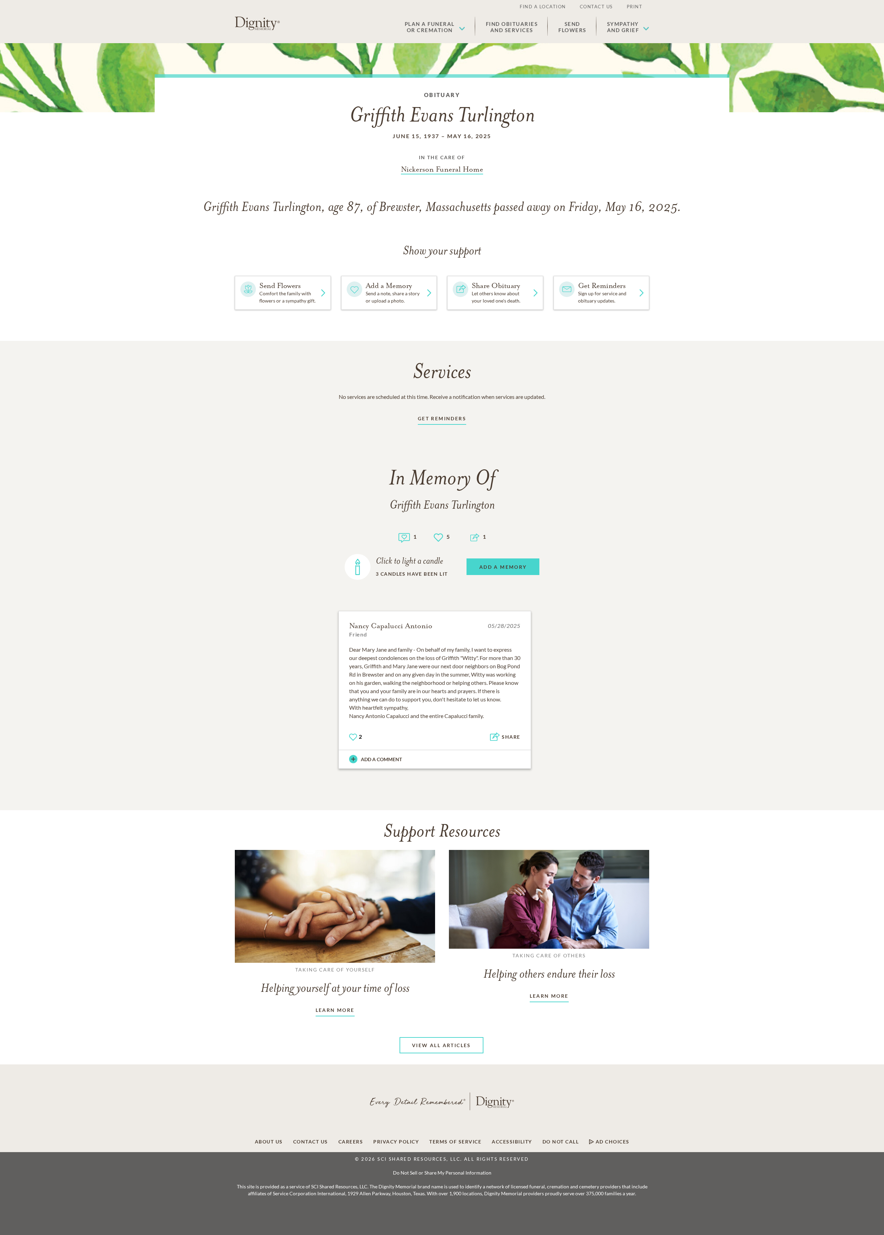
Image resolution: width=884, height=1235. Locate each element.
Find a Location (543, 6)
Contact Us (596, 6)
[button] (435, 27)
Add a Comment (381, 759)
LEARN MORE (335, 1010)
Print (635, 6)
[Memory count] (404, 537)
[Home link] (257, 23)
